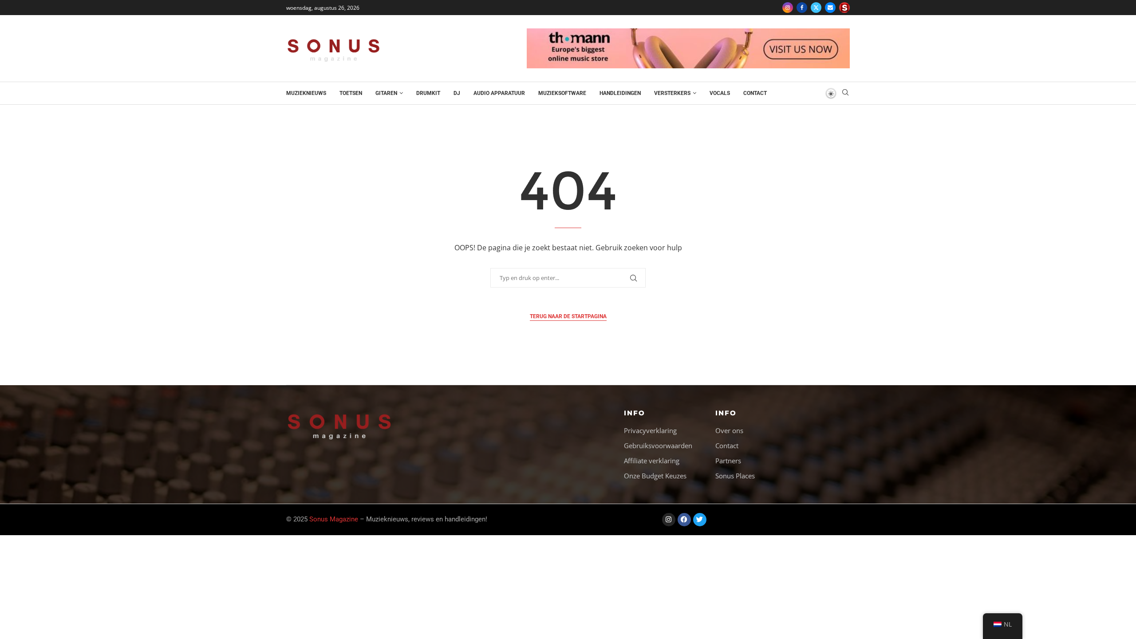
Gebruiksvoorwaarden (658, 445)
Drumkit (428, 93)
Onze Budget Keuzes (655, 476)
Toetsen (350, 93)
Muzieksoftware (562, 93)
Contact (755, 93)
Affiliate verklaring (651, 461)
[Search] (845, 93)
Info (634, 413)
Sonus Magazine (333, 519)
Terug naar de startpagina (568, 316)
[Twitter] (816, 7)
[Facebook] (802, 7)
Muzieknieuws (306, 93)
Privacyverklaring (650, 430)
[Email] (830, 7)
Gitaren (386, 93)
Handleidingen (620, 93)
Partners (728, 461)
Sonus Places (735, 476)
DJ (457, 93)
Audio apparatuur (499, 93)
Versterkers (672, 93)
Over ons (729, 430)
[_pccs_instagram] (844, 7)
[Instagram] (787, 7)
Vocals (720, 93)
